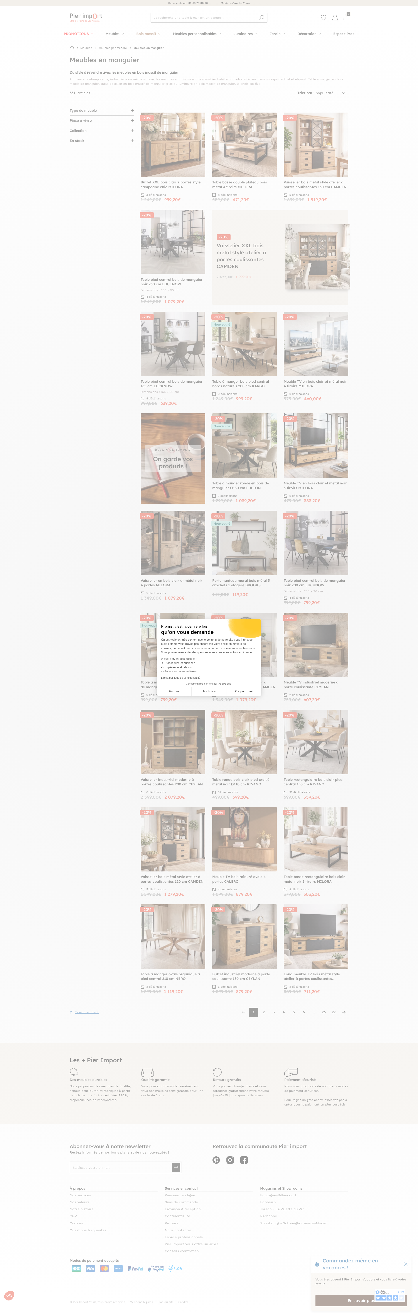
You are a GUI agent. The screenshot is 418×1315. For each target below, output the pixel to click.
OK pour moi (244, 691)
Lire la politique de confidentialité (180, 677)
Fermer (174, 691)
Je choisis (209, 691)
